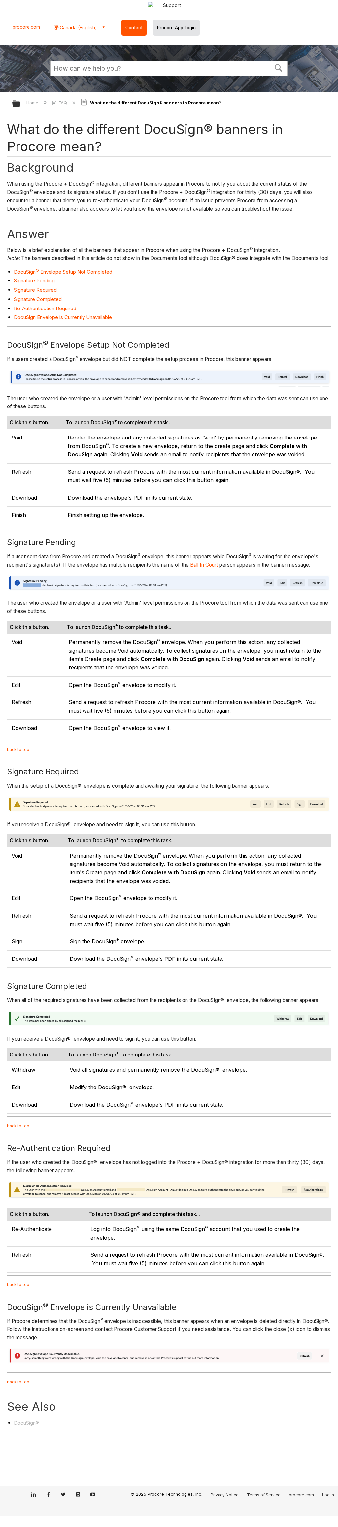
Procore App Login (176, 27)
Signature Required (35, 290)
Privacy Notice (225, 1494)
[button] (278, 67)
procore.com (26, 27)
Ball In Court (204, 565)
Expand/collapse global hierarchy (20, 104)
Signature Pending (34, 280)
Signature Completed (38, 299)
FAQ (62, 102)
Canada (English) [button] (77, 27)
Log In (328, 1494)
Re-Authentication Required (45, 308)
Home (33, 102)
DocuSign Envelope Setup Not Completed (63, 272)
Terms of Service (264, 1494)
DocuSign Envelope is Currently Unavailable (63, 317)
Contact (134, 27)
